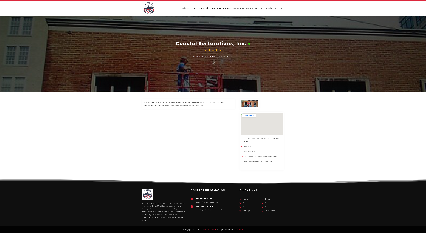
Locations (269, 8)
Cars (194, 8)
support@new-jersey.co (207, 202)
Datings (227, 8)
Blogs (281, 8)
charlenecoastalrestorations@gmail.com (261, 156)
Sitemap (239, 229)
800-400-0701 (249, 151)
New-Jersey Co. (209, 229)
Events (249, 8)
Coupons (216, 8)
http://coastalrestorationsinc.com (258, 162)
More (257, 8)
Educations (238, 8)
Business (185, 8)
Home (245, 199)
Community (204, 8)
